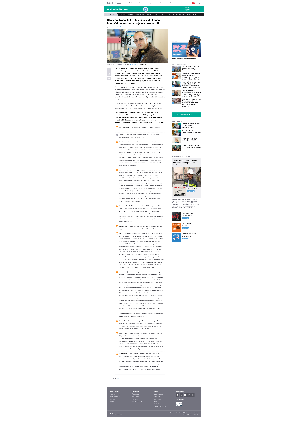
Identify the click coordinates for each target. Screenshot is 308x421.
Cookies (172, 412)
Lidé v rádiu (157, 399)
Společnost (111, 14)
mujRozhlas (152, 3)
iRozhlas (131, 3)
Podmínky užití (188, 412)
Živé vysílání (176, 51)
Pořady (130, 14)
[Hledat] (199, 3)
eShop (112, 401)
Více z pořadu (177, 121)
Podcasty (135, 399)
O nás (168, 14)
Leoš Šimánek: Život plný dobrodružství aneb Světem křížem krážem (190, 68)
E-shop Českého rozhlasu (181, 156)
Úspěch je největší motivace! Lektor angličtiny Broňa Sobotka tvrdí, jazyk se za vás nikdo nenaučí (191, 93)
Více (195, 14)
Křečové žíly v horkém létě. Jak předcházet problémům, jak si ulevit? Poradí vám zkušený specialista (191, 102)
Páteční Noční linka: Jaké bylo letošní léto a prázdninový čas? (191, 125)
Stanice (162, 3)
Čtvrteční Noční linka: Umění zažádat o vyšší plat (191, 131)
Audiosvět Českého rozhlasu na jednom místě (184, 58)
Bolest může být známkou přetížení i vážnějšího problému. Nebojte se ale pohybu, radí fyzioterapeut (191, 84)
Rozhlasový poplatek (160, 406)
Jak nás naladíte (178, 14)
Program (141, 3)
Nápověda (157, 396)
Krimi (183, 45)
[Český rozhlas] (114, 3)
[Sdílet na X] (109, 74)
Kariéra (156, 401)
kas (118, 378)
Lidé (155, 14)
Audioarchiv (187, 9)
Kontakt (188, 14)
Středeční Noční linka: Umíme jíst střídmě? (189, 139)
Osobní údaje (179, 412)
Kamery (186, 10)
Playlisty (149, 14)
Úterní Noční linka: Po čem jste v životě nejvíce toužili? (191, 146)
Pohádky (175, 48)
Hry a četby (176, 45)
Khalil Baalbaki (134, 64)
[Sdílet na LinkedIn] (109, 78)
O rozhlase (173, 3)
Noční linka (123, 27)
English (196, 412)
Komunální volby (115, 396)
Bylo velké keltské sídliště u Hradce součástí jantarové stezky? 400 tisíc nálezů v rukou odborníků (191, 76)
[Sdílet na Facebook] (109, 70)
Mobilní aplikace (137, 401)
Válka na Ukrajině (115, 394)
